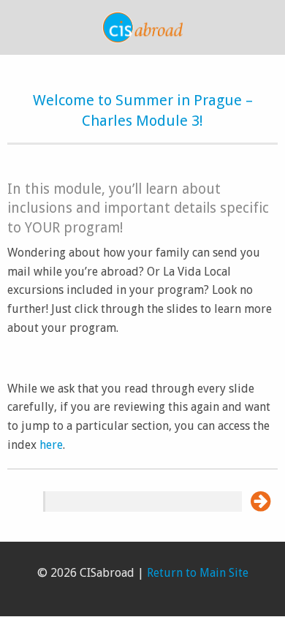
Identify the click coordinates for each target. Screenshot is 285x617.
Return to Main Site (197, 573)
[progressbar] (142, 501)
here (51, 445)
